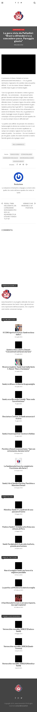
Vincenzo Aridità (18, 161)
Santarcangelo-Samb (27, 157)
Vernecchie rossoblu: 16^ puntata (27, 205)
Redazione (18, 184)
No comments (18, 144)
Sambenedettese (18, 29)
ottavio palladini (26, 154)
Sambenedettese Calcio (10, 157)
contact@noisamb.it (21, 706)
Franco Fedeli (14, 154)
